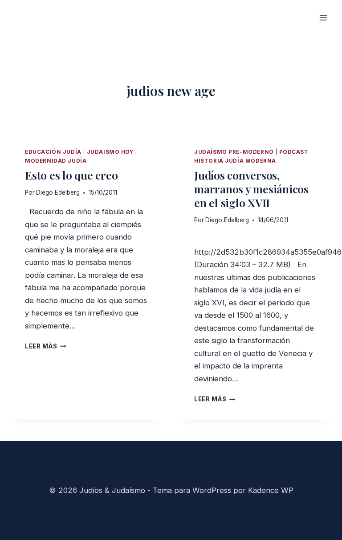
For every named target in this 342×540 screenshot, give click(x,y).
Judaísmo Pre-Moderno (234, 152)
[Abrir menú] (323, 17)
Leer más (45, 346)
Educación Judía (53, 152)
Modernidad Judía (55, 161)
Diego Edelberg (58, 192)
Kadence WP (270, 490)
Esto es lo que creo (71, 175)
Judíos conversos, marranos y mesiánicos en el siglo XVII (251, 189)
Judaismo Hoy (110, 152)
